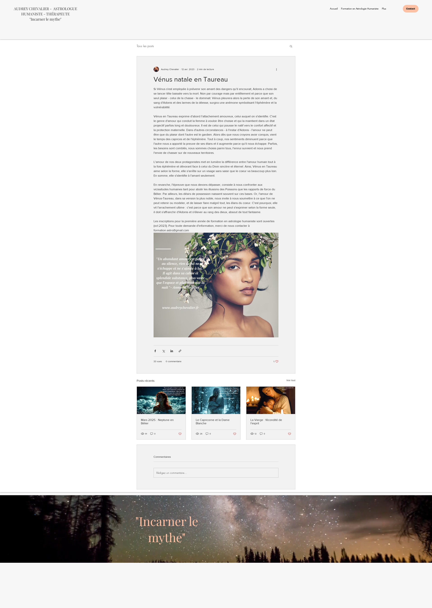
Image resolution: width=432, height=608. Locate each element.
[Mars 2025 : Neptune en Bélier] (161, 400)
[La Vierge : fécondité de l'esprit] (270, 400)
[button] (291, 46)
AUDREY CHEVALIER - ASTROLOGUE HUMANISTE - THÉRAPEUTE (45, 11)
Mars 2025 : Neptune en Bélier (157, 421)
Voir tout (290, 380)
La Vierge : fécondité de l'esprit (266, 421)
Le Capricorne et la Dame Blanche (213, 421)
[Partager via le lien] (180, 351)
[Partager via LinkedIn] (171, 351)
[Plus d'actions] (276, 69)
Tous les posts (145, 46)
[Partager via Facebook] (155, 351)
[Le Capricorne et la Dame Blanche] (216, 400)
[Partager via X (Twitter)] (163, 351)
